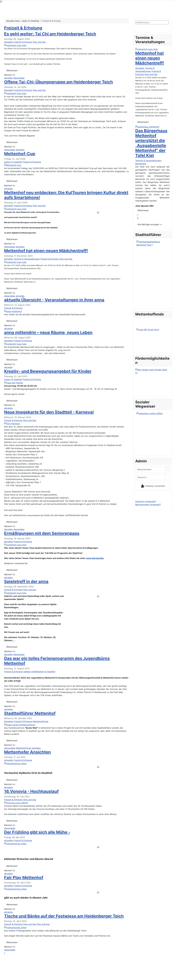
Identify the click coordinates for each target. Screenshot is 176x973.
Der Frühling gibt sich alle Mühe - (37, 832)
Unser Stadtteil (62, 10)
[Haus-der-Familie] (13, 382)
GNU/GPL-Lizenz (39, 966)
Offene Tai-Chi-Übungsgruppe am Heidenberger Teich (58, 81)
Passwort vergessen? (145, 501)
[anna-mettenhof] (13, 311)
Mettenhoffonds (40, 721)
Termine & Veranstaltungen (35, 10)
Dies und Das (39, 42)
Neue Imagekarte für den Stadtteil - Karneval (49, 412)
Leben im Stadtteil (87, 10)
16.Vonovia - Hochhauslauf (31, 791)
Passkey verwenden (155, 486)
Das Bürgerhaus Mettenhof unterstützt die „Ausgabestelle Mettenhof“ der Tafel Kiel (151, 143)
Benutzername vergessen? (148, 504)
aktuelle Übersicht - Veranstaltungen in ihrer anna (54, 299)
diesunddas (18, 78)
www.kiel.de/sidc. (95, 558)
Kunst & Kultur (111, 10)
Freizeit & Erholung (23, 27)
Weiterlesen (12, 70)
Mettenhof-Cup (19, 153)
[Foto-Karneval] (12, 423)
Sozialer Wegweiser (154, 10)
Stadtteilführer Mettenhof (30, 713)
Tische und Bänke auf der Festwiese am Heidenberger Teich (64, 916)
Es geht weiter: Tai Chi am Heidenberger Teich (50, 33)
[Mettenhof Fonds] (152, 339)
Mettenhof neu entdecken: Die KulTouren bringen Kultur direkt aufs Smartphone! (66, 195)
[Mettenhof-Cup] (12, 165)
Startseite (11, 10)
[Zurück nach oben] (173, 970)
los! (139, 27)
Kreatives (132, 10)
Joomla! (8, 966)
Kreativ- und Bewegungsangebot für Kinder (47, 371)
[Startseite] (8, 14)
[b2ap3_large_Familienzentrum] (19, 724)
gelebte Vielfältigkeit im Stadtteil (39, 671)
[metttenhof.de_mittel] (15, 763)
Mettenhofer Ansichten (27, 752)
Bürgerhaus (140, 163)
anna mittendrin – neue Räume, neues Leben (48, 332)
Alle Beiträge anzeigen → (149, 224)
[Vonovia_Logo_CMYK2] (16, 802)
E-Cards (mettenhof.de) (34, 515)
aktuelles (8, 78)
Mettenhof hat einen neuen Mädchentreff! (46, 250)
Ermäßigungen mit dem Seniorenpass (41, 533)
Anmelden (152, 495)
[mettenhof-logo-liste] (15, 45)
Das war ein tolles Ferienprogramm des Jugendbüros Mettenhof (57, 661)
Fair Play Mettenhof (23, 877)
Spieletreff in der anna (26, 581)
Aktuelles (8, 42)
